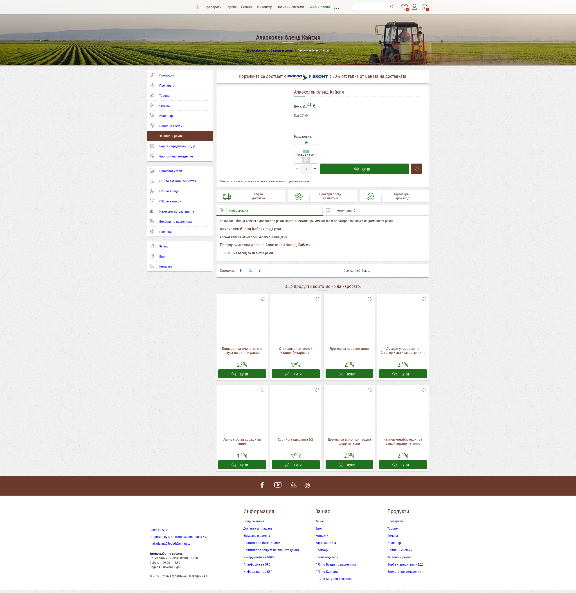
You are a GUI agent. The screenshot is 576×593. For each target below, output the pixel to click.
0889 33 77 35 (159, 530)
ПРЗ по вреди (168, 191)
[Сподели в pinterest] (260, 270)
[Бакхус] (405, 118)
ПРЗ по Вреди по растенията (335, 564)
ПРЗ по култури (169, 201)
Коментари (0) (345, 211)
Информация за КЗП (257, 572)
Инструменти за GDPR (258, 557)
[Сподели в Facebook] (240, 270)
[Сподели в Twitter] (250, 270)
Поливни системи (290, 7)
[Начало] (197, 7)
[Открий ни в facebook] (262, 486)
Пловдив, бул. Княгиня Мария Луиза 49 (178, 537)
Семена (247, 7)
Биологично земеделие (175, 156)
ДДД (337, 7)
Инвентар (264, 7)
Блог (162, 256)
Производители (170, 171)
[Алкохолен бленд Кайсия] (253, 134)
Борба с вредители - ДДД (176, 146)
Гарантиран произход (402, 196)
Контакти (165, 267)
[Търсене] (391, 7)
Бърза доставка (258, 196)
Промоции (166, 75)
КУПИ (243, 374)
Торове (231, 7)
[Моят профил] (415, 7)
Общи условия (253, 521)
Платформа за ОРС (256, 564)
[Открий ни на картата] (293, 486)
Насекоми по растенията (176, 211)
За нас (163, 246)
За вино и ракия (170, 136)
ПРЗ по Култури (326, 572)
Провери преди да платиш (330, 196)
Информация (238, 211)
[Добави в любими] (416, 169)
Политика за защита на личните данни (271, 550)
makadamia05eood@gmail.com (171, 543)
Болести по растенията (175, 222)
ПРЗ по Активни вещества (333, 579)
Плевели (165, 232)
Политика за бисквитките (261, 543)
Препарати (213, 7)
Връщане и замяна (256, 536)
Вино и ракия (319, 7)
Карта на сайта (325, 543)
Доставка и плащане (257, 528)
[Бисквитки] (307, 486)
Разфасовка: (303, 137)
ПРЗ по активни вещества (177, 181)
